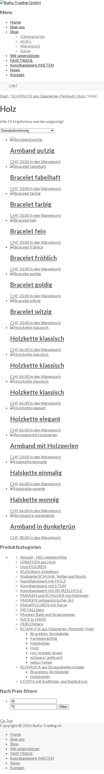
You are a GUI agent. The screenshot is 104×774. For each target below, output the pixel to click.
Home (15, 22)
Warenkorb (30, 45)
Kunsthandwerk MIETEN (32, 65)
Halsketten (40, 643)
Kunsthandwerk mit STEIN (43, 585)
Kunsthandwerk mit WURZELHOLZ (51, 590)
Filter (63, 707)
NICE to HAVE (33, 619)
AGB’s (25, 41)
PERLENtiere (31, 623)
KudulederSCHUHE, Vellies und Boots (53, 576)
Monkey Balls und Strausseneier (47, 614)
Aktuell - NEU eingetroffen (43, 557)
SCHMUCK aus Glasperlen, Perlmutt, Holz (48, 95)
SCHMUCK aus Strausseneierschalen (52, 666)
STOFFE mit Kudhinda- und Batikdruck (54, 681)
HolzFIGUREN (33, 566)
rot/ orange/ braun (46, 652)
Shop (14, 31)
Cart (13, 86)
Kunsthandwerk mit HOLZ (43, 580)
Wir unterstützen (24, 55)
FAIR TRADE (21, 60)
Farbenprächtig (43, 638)
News (15, 69)
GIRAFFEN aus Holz (38, 561)
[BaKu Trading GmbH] (20, 2)
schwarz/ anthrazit (46, 657)
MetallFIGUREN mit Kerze (43, 604)
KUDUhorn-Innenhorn (39, 571)
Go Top (6, 720)
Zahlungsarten (32, 36)
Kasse (25, 50)
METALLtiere (32, 609)
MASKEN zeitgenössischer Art (47, 600)
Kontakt (17, 74)
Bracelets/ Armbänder (49, 633)
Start (4, 95)
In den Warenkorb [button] (45, 161)
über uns (17, 26)
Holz (34, 647)
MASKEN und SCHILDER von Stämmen (54, 595)
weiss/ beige (41, 662)
